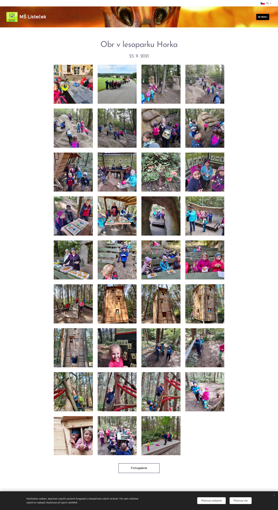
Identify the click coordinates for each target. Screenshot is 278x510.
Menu (264, 16)
